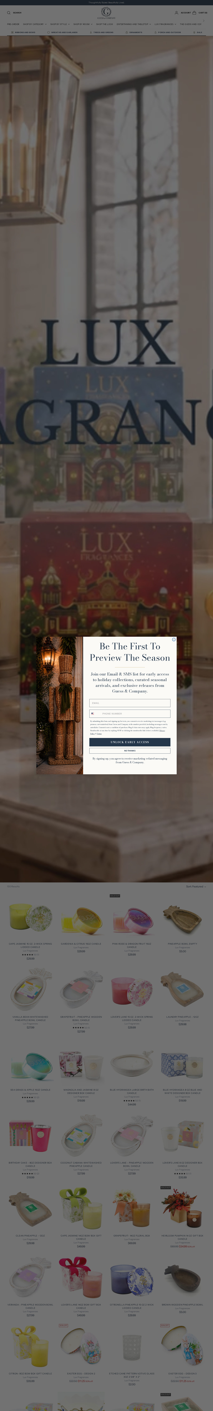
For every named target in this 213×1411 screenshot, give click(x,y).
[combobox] (95, 713)
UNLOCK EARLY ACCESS (130, 742)
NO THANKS (130, 751)
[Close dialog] (173, 639)
